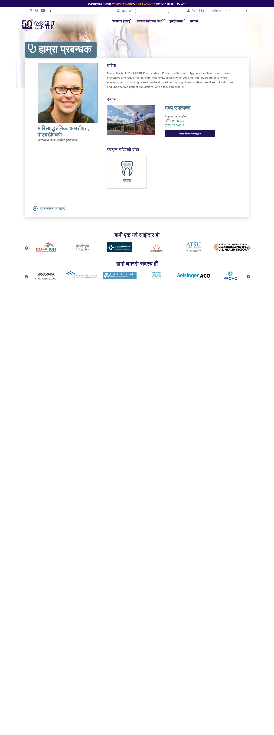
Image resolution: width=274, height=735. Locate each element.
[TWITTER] (32, 11)
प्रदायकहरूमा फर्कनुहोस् (52, 208)
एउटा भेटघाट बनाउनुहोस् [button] (190, 133)
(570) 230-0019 (174, 125)
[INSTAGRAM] (38, 11)
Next (248, 247)
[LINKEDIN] (50, 11)
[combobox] (236, 11)
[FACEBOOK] (27, 11)
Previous (26, 247)
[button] (121, 21)
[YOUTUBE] (43, 11)
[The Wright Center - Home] (38, 24)
